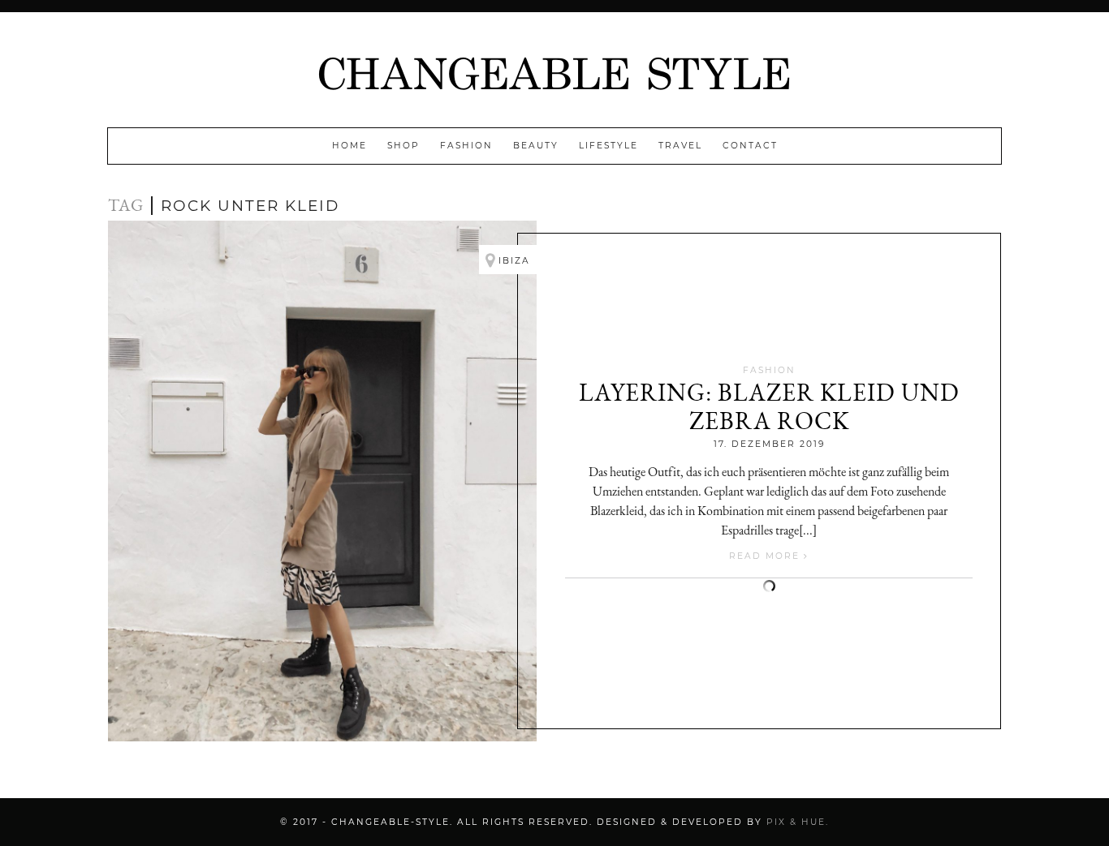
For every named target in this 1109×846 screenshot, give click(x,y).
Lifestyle (608, 145)
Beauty (536, 145)
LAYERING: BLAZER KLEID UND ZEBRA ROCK (769, 407)
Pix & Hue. (797, 822)
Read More (766, 556)
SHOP (403, 145)
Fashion (466, 145)
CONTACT (750, 145)
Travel (680, 145)
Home (349, 145)
